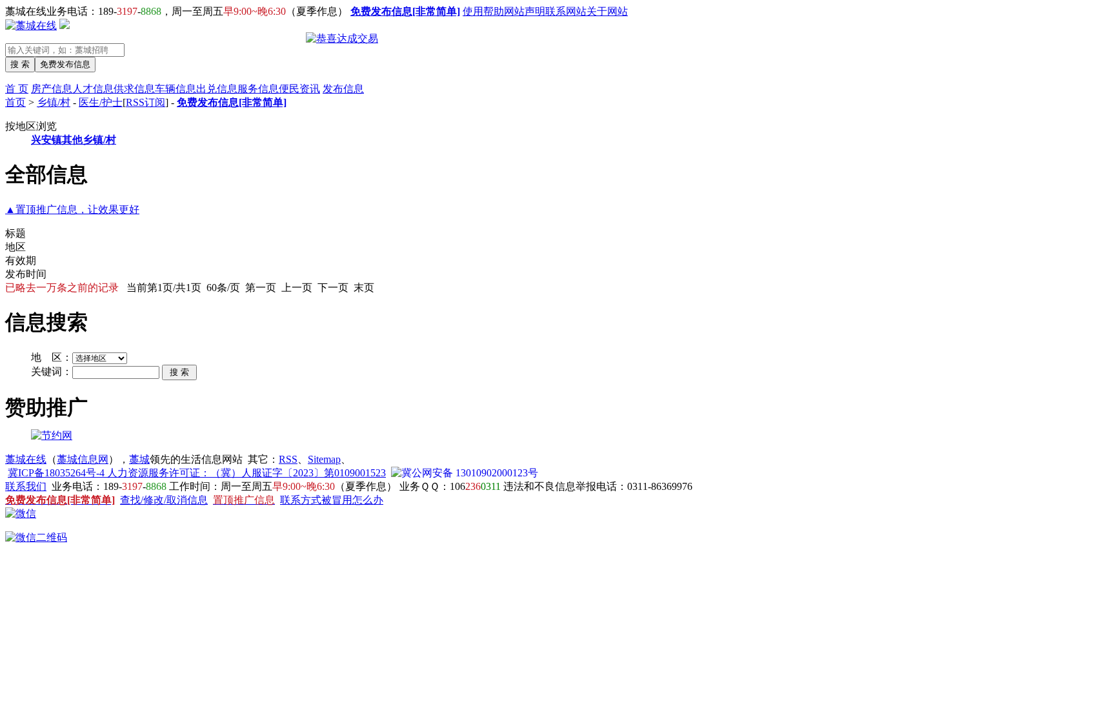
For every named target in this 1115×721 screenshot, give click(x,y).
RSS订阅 (145, 102)
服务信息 (258, 88)
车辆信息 (175, 88)
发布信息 (343, 88)
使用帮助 (483, 11)
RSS (288, 459)
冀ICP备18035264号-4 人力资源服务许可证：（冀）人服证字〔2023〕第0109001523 (197, 472)
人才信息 (93, 88)
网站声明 (524, 11)
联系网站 (566, 11)
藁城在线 (25, 459)
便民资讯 (299, 88)
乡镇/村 (53, 102)
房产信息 (51, 88)
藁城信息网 (82, 459)
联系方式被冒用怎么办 (331, 499)
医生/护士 (101, 102)
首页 (15, 102)
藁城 (139, 459)
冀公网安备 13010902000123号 (469, 472)
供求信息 (134, 88)
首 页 (16, 88)
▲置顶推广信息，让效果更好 (72, 209)
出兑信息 (216, 88)
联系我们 (25, 486)
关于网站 (607, 11)
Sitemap (324, 459)
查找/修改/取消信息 (164, 499)
